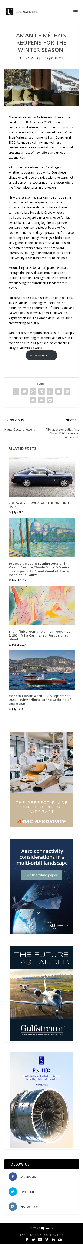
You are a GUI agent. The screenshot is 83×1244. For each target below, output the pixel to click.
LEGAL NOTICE (30, 1235)
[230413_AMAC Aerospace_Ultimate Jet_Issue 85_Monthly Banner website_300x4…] (41, 826)
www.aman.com (41, 355)
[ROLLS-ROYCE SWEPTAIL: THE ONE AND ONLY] (42, 477)
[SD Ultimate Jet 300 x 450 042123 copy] (41, 933)
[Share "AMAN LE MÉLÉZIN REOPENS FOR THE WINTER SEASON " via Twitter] (24, 391)
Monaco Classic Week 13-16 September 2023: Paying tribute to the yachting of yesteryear (40, 699)
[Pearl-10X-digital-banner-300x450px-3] (41, 1147)
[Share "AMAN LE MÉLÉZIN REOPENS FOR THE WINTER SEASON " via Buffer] (67, 391)
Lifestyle (47, 58)
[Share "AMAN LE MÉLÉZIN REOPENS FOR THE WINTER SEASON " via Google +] (33, 391)
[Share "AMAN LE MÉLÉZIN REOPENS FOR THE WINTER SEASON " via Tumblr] (41, 391)
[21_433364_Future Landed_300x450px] (41, 1040)
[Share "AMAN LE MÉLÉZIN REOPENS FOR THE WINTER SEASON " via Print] (50, 400)
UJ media (47, 1228)
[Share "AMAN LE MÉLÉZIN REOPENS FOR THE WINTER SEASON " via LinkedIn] (58, 391)
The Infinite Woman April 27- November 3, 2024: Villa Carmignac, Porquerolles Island (40, 635)
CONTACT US (53, 1235)
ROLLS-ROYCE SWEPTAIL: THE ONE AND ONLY (39, 505)
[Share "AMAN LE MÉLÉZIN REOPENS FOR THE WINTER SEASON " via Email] (41, 400)
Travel (58, 58)
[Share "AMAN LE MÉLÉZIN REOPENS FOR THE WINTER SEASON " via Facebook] (16, 391)
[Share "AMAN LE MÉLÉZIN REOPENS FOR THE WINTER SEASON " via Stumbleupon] (33, 400)
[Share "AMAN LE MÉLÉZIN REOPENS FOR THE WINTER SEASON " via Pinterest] (50, 391)
